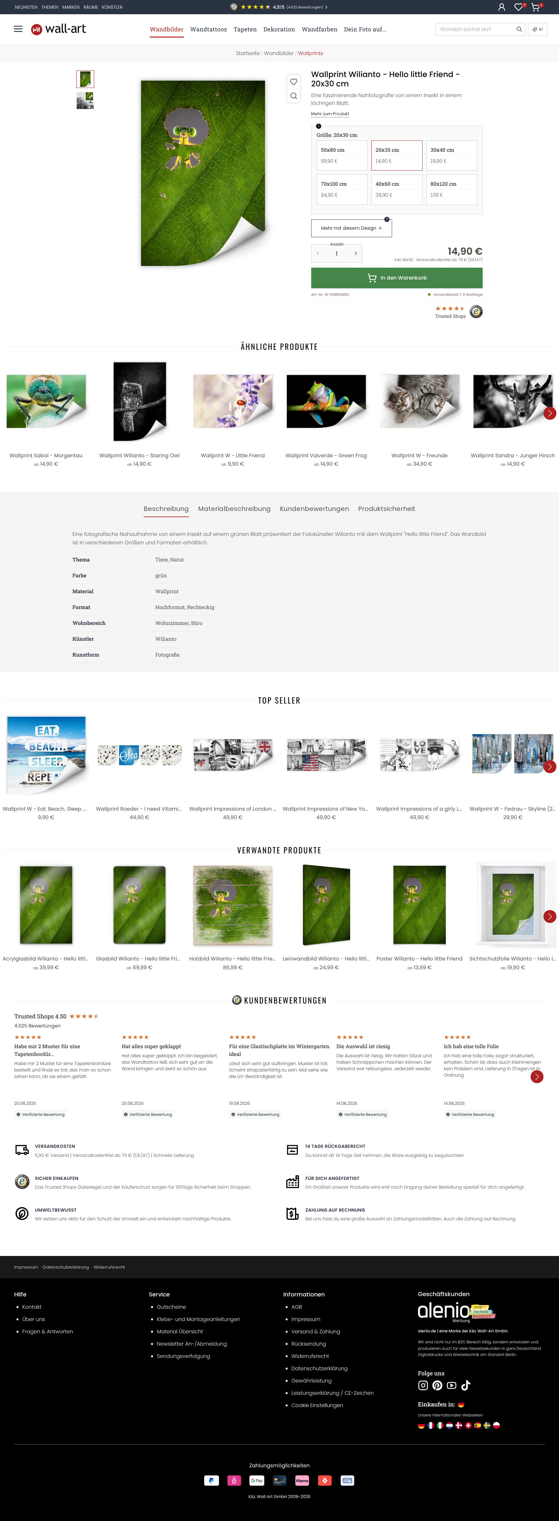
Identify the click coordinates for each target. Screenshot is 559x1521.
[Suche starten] (518, 29)
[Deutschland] (421, 1425)
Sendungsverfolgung (183, 1356)
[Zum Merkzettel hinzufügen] (293, 82)
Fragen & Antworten (47, 1331)
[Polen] (496, 1425)
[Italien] (440, 1425)
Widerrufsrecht (109, 1267)
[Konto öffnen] (501, 7)
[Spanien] (477, 1425)
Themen (49, 7)
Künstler (112, 7)
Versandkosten (55, 1146)
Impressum (26, 1267)
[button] (202, 173)
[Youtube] (451, 1385)
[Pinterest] (437, 1385)
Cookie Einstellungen (317, 1405)
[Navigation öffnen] (18, 28)
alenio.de (427, 1331)
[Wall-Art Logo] (58, 29)
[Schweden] (487, 1425)
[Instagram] (423, 1385)
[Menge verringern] (318, 253)
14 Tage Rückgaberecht (335, 1146)
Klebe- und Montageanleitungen (198, 1319)
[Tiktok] (466, 1385)
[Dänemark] (458, 1425)
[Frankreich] (430, 1425)
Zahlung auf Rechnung (335, 1210)
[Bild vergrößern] (293, 96)
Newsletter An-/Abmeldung (192, 1344)
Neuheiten (26, 7)
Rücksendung (308, 1344)
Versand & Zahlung (315, 1331)
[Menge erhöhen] (356, 253)
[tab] (166, 509)
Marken (71, 7)
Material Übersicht (180, 1331)
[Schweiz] (468, 1425)
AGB (296, 1307)
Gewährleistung (311, 1380)
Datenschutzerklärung (66, 1267)
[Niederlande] (449, 1425)
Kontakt (31, 1307)
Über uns (33, 1319)
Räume (90, 7)
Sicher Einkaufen (56, 1178)
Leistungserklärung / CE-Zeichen (332, 1393)
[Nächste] (549, 413)
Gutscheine (171, 1307)
